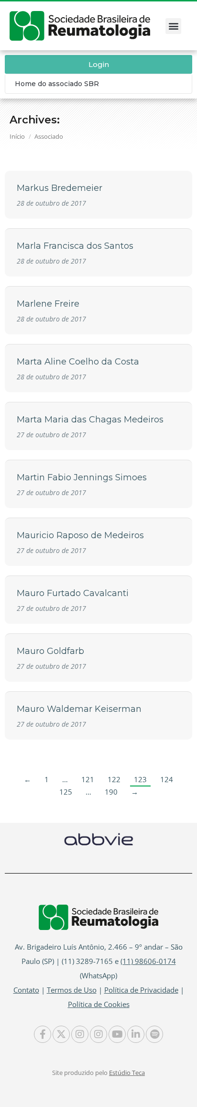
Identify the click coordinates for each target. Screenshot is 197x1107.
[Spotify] (154, 1034)
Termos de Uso (72, 990)
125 (65, 792)
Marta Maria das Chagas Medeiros (90, 419)
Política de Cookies (99, 1004)
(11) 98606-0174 (148, 961)
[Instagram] (79, 1034)
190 (111, 792)
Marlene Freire (48, 304)
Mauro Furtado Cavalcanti (73, 593)
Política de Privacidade (141, 990)
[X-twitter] (61, 1034)
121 (87, 779)
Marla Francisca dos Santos (75, 246)
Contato (26, 990)
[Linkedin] (135, 1034)
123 (140, 779)
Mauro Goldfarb (50, 651)
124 (166, 779)
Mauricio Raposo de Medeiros (80, 535)
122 (114, 779)
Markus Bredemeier (59, 188)
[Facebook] (42, 1034)
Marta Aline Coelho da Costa (78, 361)
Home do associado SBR (57, 83)
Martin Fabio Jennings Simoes (82, 477)
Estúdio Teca (127, 1072)
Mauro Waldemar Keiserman (79, 709)
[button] (173, 26)
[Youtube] (117, 1034)
